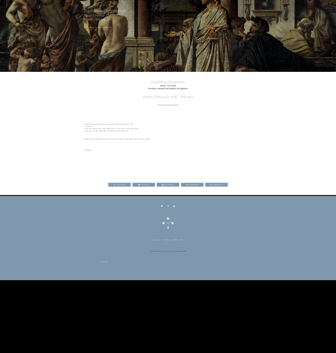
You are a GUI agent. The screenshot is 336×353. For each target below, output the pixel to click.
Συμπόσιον (88, 124)
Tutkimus (176, 240)
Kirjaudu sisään (104, 261)
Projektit (156, 240)
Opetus (166, 240)
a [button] (168, 223)
